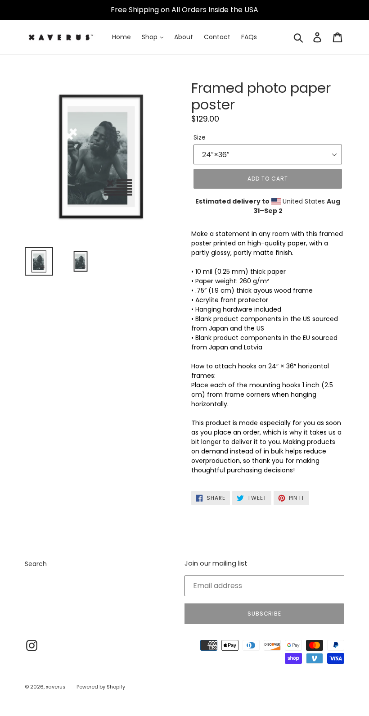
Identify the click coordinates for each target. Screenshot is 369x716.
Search (36, 563)
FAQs (249, 36)
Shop (150, 36)
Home (121, 36)
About (183, 36)
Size (200, 137)
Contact (217, 36)
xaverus (56, 686)
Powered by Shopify (100, 686)
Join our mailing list (216, 563)
